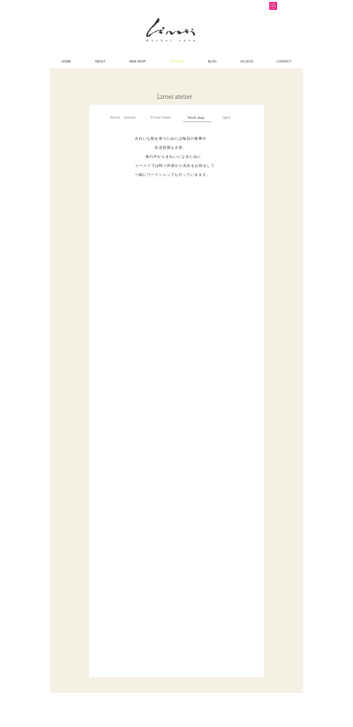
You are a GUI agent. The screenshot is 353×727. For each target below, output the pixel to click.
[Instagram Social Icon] (273, 6)
